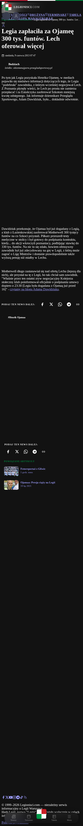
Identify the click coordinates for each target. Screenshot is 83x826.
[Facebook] (42, 304)
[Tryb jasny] (3, 23)
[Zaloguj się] (3, 26)
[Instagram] (14, 798)
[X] (51, 304)
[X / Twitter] (7, 798)
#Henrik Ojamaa (16, 317)
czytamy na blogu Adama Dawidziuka (34, 289)
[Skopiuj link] (77, 304)
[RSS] (25, 798)
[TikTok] (21, 798)
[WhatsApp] (60, 304)
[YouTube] (10, 798)
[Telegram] (69, 304)
